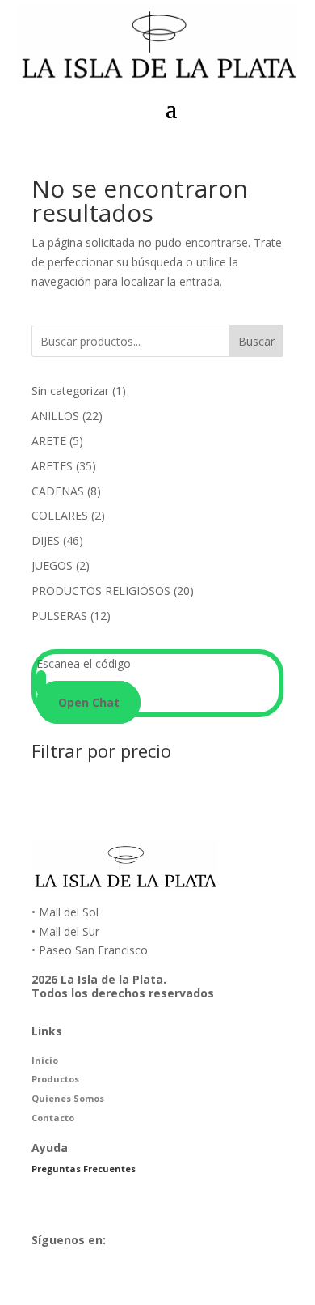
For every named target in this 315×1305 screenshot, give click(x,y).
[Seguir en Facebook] (230, 1280)
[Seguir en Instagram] (273, 1280)
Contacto (53, 1118)
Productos (55, 1079)
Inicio (45, 1060)
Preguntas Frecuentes (84, 1169)
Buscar (256, 341)
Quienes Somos (68, 1098)
